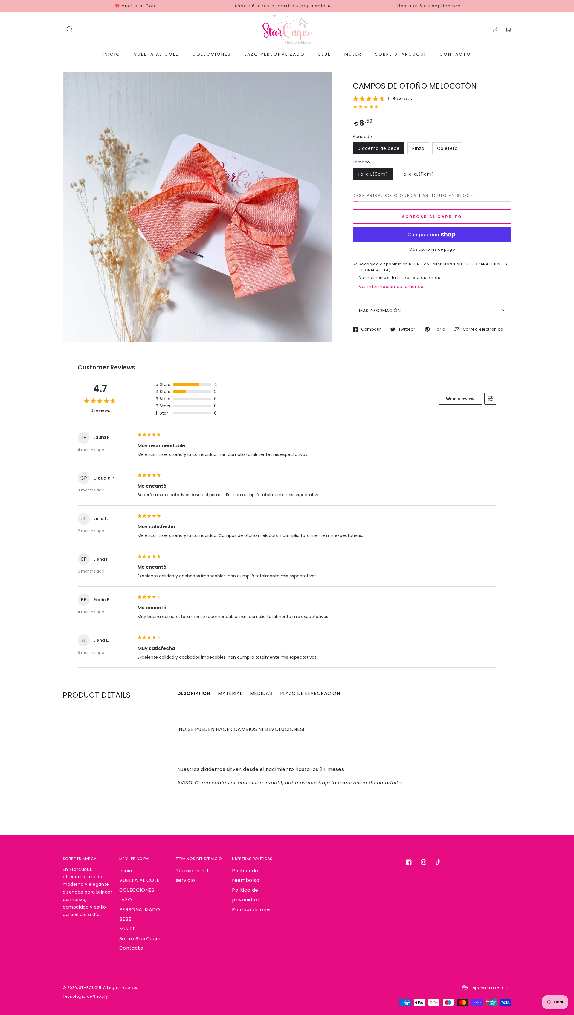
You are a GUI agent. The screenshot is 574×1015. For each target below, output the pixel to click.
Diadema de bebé (379, 148)
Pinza (418, 148)
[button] (69, 29)
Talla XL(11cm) (417, 174)
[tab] (193, 694)
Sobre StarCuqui (139, 938)
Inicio (125, 870)
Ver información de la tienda (391, 287)
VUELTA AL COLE (139, 880)
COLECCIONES (137, 890)
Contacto (131, 948)
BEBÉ (125, 919)
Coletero (447, 148)
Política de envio (253, 909)
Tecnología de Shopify (85, 996)
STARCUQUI (90, 987)
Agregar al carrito (432, 217)
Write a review (460, 398)
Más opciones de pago (432, 249)
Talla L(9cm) (373, 174)
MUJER (127, 928)
